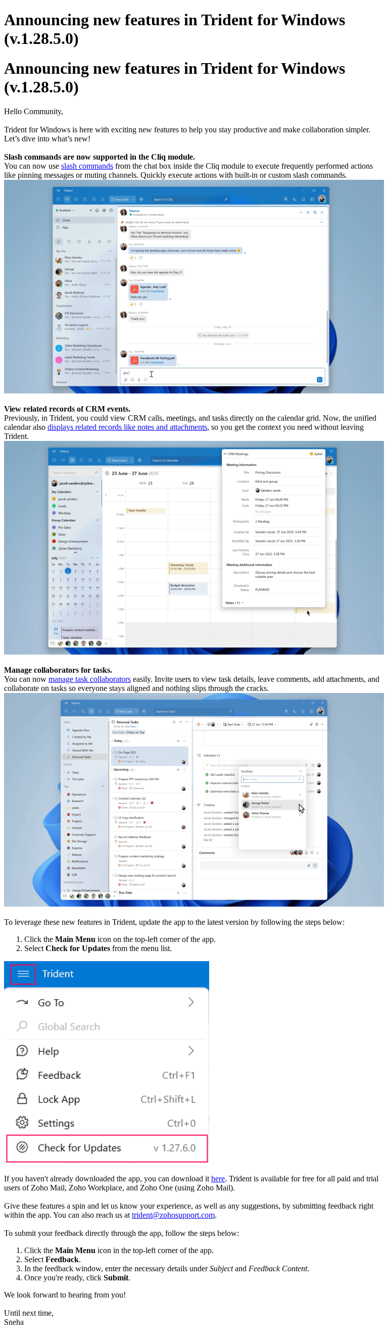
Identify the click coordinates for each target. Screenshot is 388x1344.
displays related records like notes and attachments (127, 427)
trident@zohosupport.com (173, 1215)
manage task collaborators (89, 679)
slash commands (87, 166)
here (218, 1178)
